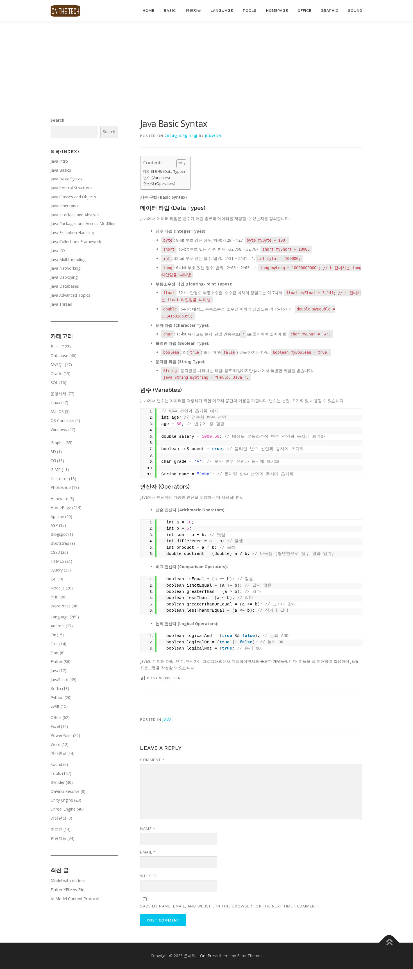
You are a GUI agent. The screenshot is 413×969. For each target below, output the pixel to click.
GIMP (56, 469)
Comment (152, 759)
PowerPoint (61, 735)
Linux (55, 402)
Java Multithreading (68, 259)
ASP (54, 525)
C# (53, 634)
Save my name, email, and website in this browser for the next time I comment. (229, 906)
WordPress (61, 606)
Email (148, 852)
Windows (59, 429)
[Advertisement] (206, 63)
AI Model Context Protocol (75, 898)
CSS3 (55, 552)
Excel (55, 726)
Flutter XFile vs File (67, 889)
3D (53, 451)
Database (59, 355)
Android (58, 625)
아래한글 (58, 753)
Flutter (56, 661)
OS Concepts (62, 420)
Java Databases (65, 286)
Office (304, 10)
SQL (54, 382)
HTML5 (57, 561)
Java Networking (65, 268)
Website (149, 875)
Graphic (330, 10)
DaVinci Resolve (65, 791)
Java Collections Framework (76, 241)
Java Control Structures (71, 187)
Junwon (213, 135)
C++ (54, 643)
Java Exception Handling (72, 232)
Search (57, 120)
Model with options (68, 880)
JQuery (57, 570)
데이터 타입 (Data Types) (164, 171)
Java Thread (61, 304)
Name (147, 828)
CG (53, 460)
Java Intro (59, 161)
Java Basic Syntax (66, 178)
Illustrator (59, 478)
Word (55, 744)
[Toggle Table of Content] (178, 164)
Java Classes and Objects (73, 196)
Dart (55, 652)
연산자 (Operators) (159, 183)
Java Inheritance (65, 205)
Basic (170, 10)
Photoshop (61, 487)
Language (222, 10)
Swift (55, 706)
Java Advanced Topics (70, 295)
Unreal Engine (63, 809)
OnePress (209, 955)
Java (167, 719)
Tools (249, 10)
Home (148, 10)
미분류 (56, 829)
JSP (53, 579)
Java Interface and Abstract (75, 214)
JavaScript (59, 679)
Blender (58, 782)
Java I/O (58, 250)
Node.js (58, 588)
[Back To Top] (389, 943)
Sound (355, 10)
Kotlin (56, 688)
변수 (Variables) (156, 177)
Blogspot (59, 534)
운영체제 (58, 393)
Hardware (59, 498)
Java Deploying (64, 277)
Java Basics (61, 170)
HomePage (277, 10)
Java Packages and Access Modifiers (84, 223)
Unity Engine (62, 800)
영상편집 (58, 818)
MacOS (57, 411)
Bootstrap (60, 543)
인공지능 (193, 10)
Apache (57, 516)
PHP (54, 597)
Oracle (56, 373)
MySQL (57, 364)
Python (57, 697)
